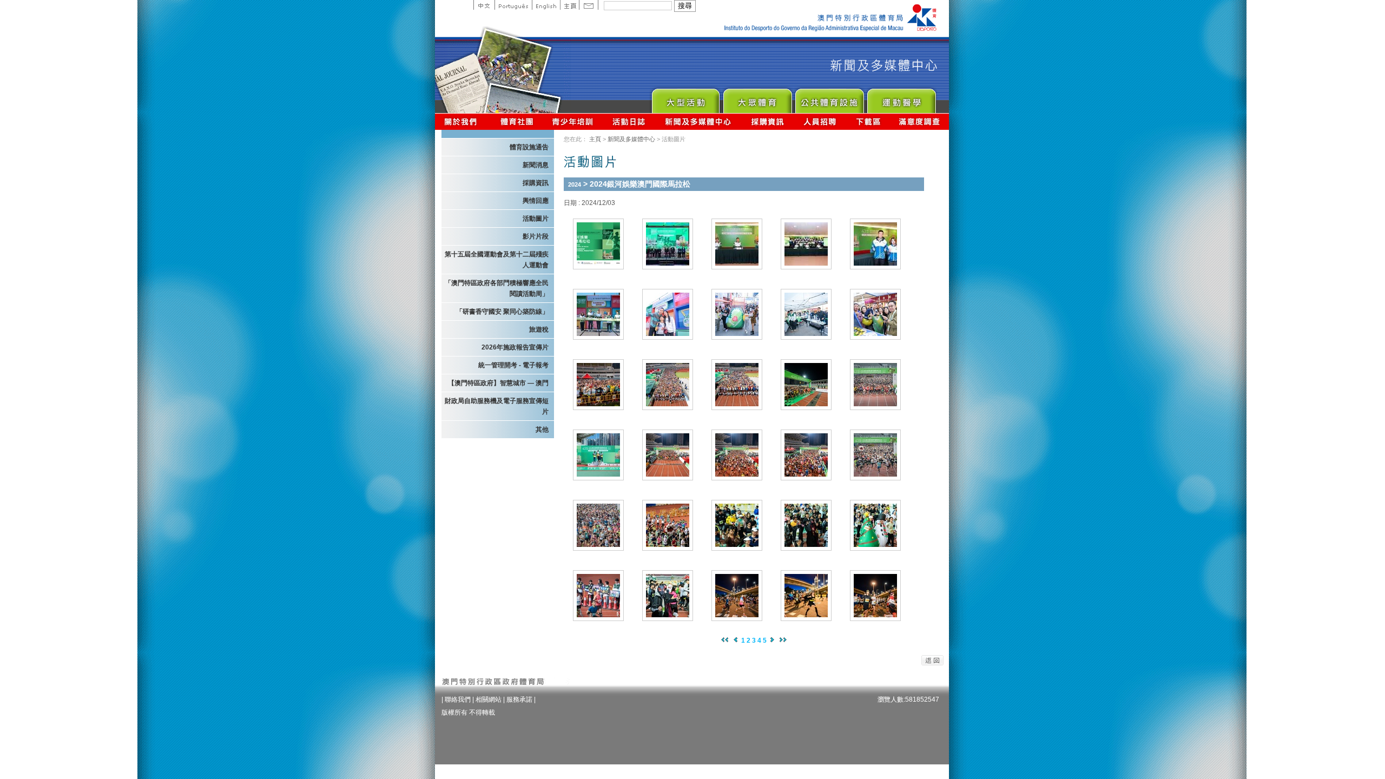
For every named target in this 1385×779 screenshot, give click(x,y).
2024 (574, 184)
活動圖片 (536, 218)
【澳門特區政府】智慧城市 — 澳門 (498, 383)
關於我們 (463, 121)
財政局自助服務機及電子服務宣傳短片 (497, 406)
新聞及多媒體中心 (698, 121)
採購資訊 (767, 121)
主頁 (569, 5)
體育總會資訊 (516, 121)
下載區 (868, 121)
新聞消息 (536, 165)
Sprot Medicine (901, 98)
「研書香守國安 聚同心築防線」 (502, 311)
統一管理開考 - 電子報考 (513, 365)
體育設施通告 (529, 147)
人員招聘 (820, 121)
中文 (483, 5)
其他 (542, 429)
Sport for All (757, 98)
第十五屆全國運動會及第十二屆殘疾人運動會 (497, 259)
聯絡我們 (458, 699)
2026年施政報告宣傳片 (515, 347)
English (546, 5)
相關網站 (489, 699)
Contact (588, 5)
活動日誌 (629, 121)
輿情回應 (536, 200)
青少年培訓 (573, 121)
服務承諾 (519, 699)
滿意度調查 (920, 121)
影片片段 (536, 236)
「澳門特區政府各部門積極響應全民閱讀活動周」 (497, 288)
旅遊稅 (539, 329)
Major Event (685, 98)
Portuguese (513, 5)
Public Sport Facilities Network (829, 98)
